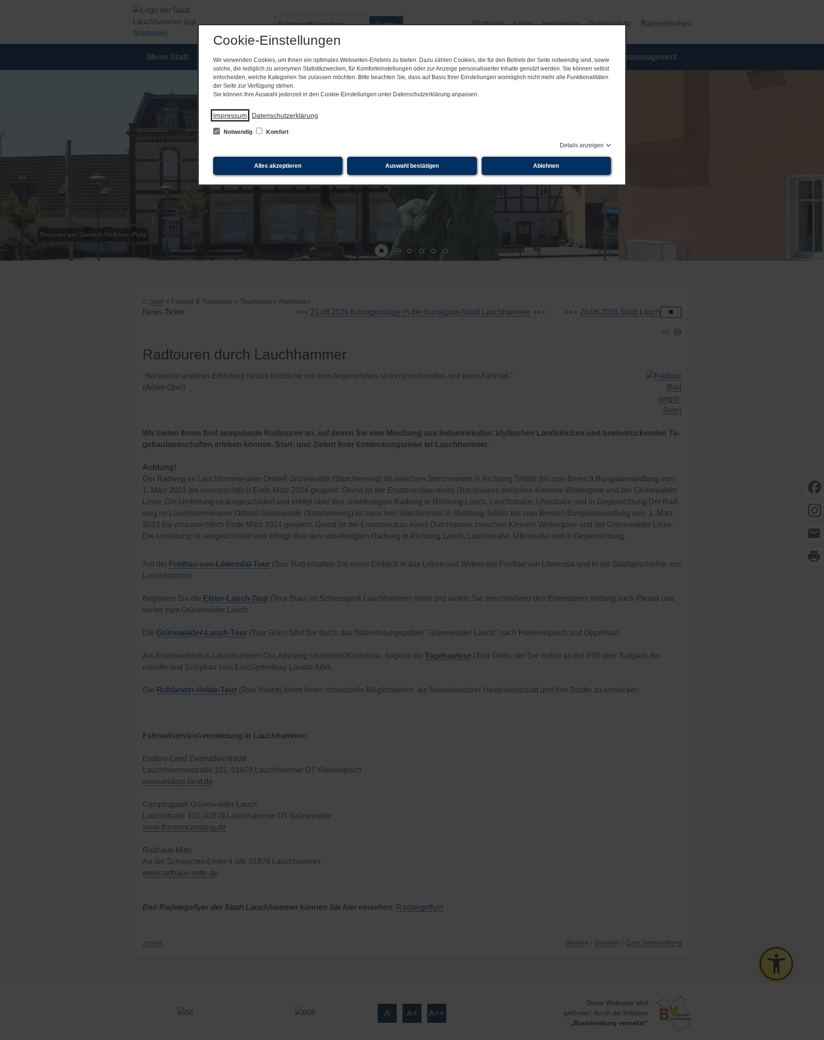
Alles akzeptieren (277, 166)
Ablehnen (546, 166)
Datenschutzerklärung (285, 115)
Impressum (230, 115)
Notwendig (238, 132)
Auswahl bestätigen (412, 166)
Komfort (276, 132)
